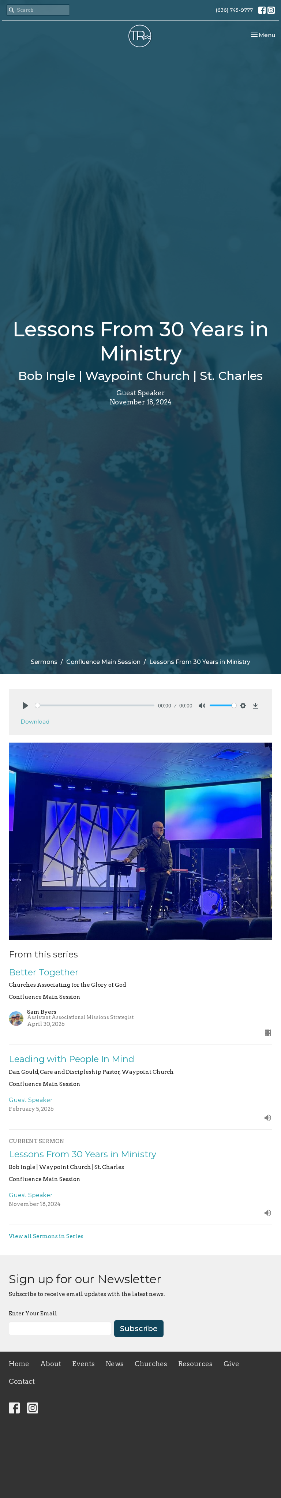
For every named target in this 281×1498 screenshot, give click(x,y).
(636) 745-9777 (234, 10)
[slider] (94, 705)
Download (34, 721)
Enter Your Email (33, 1313)
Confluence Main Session (103, 661)
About (50, 1364)
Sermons (44, 661)
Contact (22, 1381)
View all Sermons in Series (46, 1236)
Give (231, 1364)
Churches (151, 1364)
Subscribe (139, 1328)
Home (19, 1364)
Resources (195, 1364)
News (115, 1364)
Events (83, 1364)
